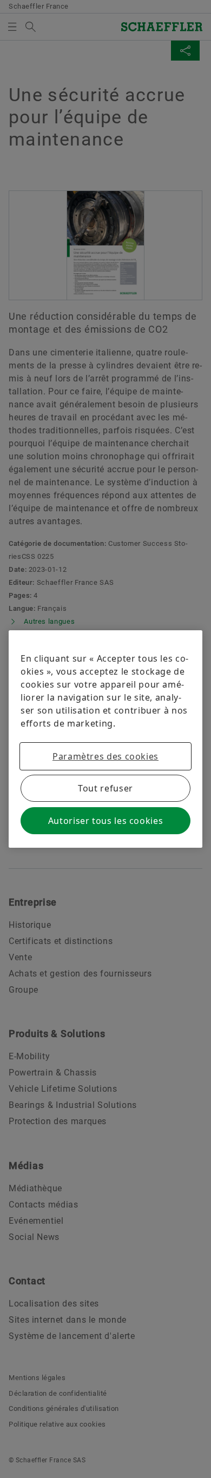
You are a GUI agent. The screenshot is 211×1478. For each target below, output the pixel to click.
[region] (105, 739)
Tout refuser (105, 788)
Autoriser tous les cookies (105, 821)
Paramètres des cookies (105, 756)
